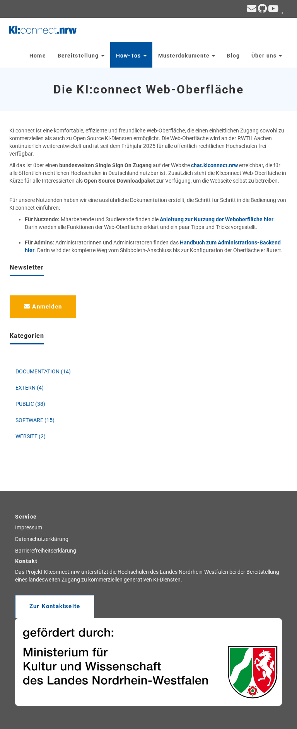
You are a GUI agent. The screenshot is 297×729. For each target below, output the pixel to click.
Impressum (28, 527)
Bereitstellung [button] (79, 56)
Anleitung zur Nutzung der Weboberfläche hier (216, 219)
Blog (233, 56)
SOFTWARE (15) (35, 420)
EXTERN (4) (29, 388)
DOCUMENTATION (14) (43, 371)
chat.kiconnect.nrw (214, 165)
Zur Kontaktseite (54, 606)
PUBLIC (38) (30, 404)
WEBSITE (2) (30, 436)
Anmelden (46, 306)
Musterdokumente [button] (185, 56)
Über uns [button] (264, 56)
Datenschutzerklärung (41, 539)
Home (37, 56)
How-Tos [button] (129, 56)
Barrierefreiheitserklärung (45, 551)
